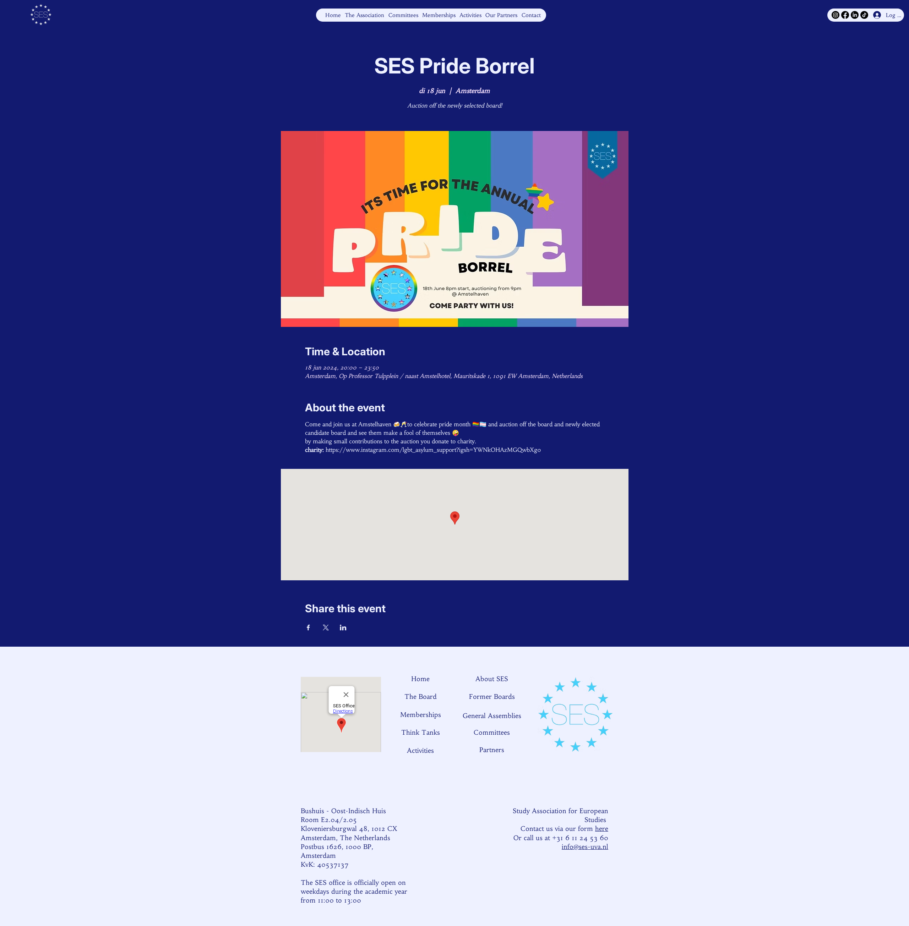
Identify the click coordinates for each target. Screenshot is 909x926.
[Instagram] (835, 15)
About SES (491, 679)
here (601, 828)
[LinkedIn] (855, 15)
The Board (420, 696)
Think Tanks (420, 732)
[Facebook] (845, 15)
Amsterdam (318, 855)
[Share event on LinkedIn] (343, 627)
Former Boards (492, 696)
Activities (420, 750)
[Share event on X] (325, 627)
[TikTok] (864, 15)
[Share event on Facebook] (308, 627)
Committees (492, 732)
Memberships (420, 715)
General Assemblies (492, 716)
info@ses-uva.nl (585, 847)
